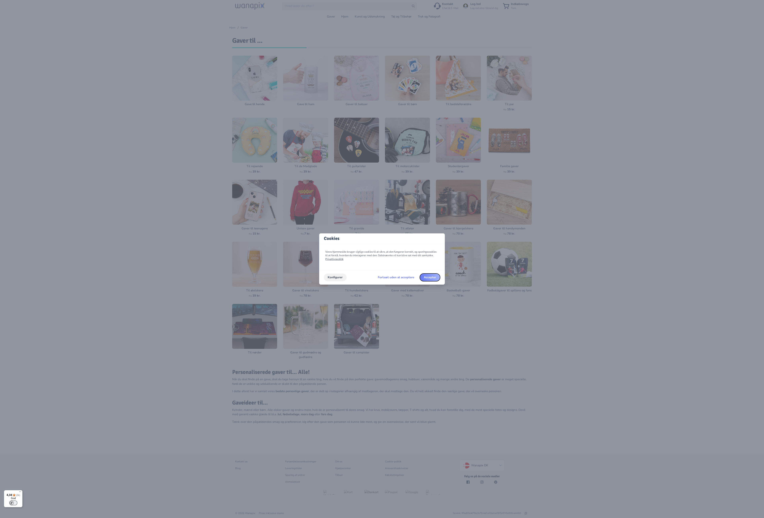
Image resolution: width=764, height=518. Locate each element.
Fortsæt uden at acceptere (396, 277)
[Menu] (20, 492)
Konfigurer (335, 277)
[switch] (13, 503)
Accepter (430, 277)
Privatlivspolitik (334, 259)
